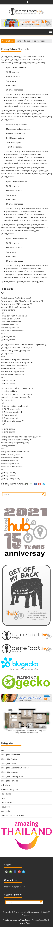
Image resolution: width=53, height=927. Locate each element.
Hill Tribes (5, 785)
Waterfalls (5, 811)
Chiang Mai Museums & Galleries (15, 767)
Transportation (7, 802)
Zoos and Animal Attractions (13, 815)
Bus (2, 750)
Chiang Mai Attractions (10, 754)
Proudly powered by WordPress (16, 920)
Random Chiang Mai (9, 789)
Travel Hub (6, 807)
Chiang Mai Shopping (9, 772)
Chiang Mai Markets (9, 763)
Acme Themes (26, 923)
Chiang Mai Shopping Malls (12, 776)
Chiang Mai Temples (9, 780)
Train (3, 798)
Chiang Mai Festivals (9, 759)
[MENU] (50, 31)
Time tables (6, 793)
